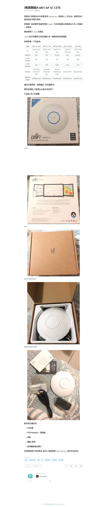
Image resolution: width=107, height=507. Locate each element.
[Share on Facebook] (81, 466)
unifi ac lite (32, 460)
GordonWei (50, 504)
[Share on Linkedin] (71, 466)
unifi (26, 460)
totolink (61, 460)
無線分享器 (47, 460)
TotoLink (54, 460)
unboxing (37, 10)
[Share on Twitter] (76, 466)
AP (42, 460)
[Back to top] (66, 466)
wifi (39, 460)
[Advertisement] (53, 162)
